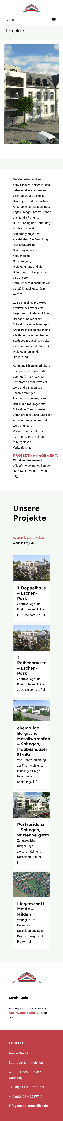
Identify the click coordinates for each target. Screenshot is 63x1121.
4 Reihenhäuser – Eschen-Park (31, 638)
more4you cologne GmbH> (22, 1013)
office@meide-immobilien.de (31, 465)
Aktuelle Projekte (24, 543)
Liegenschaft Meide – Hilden (31, 885)
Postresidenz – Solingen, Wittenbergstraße (31, 805)
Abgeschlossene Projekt (28, 537)
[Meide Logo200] (26, 972)
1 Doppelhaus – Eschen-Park (31, 568)
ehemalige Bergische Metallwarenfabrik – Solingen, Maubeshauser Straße (31, 710)
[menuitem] (31, 537)
